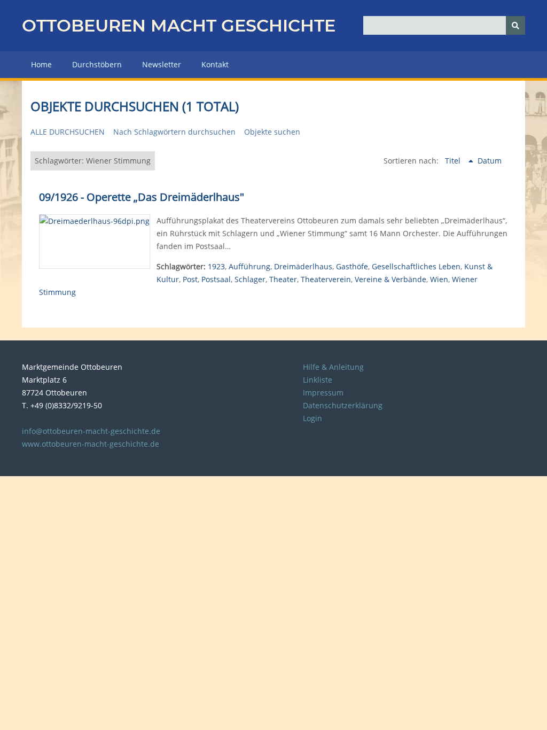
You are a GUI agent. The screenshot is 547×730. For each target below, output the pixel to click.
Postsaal (216, 279)
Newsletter (161, 64)
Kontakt (215, 64)
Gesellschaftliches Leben (416, 266)
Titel (454, 161)
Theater (283, 279)
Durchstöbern (97, 64)
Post (190, 279)
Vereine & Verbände (390, 279)
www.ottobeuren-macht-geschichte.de (90, 444)
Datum (490, 161)
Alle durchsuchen (67, 132)
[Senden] (515, 25)
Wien (439, 279)
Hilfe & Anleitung (333, 367)
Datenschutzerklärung (342, 405)
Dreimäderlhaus (303, 266)
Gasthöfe (352, 266)
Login (312, 418)
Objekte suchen (272, 132)
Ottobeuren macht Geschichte (178, 25)
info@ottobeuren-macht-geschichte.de (91, 431)
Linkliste (317, 380)
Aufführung (249, 266)
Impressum (323, 392)
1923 (216, 266)
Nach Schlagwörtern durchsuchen (174, 132)
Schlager (250, 279)
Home (41, 64)
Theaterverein (326, 279)
